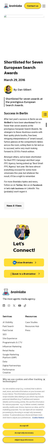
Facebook (37, 185)
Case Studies (31, 322)
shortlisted (29, 122)
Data (5, 361)
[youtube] (19, 305)
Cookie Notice (38, 418)
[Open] (43, 5)
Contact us (32, 5)
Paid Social (8, 330)
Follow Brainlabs (24, 262)
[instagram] (9, 305)
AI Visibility (8, 322)
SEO (5, 334)
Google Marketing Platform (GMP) (11, 356)
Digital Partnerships (12, 365)
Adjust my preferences (24, 440)
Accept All (24, 426)
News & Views (14, 205)
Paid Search (8, 326)
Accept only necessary (24, 433)
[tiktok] (25, 305)
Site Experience (10, 338)
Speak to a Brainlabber (24, 273)
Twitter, (19, 185)
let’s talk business (15, 188)
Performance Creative (9, 371)
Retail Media (8, 350)
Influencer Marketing (12, 346)
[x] (14, 305)
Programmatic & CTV (12, 342)
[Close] (44, 379)
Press (27, 330)
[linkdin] (4, 305)
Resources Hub (32, 326)
